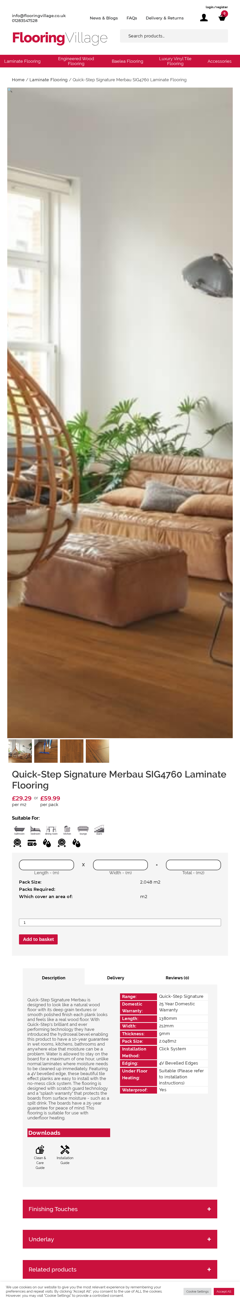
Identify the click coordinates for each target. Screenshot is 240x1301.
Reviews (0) (177, 977)
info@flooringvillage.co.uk (39, 15)
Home (18, 79)
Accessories (220, 61)
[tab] (54, 976)
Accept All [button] (224, 1291)
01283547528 (25, 20)
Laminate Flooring (22, 61)
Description (53, 977)
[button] (9, 90)
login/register (217, 7)
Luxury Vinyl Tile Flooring (175, 61)
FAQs (132, 18)
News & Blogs (104, 18)
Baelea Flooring (127, 61)
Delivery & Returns (165, 18)
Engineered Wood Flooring (76, 61)
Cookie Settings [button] (197, 1291)
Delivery (115, 977)
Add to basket (38, 939)
